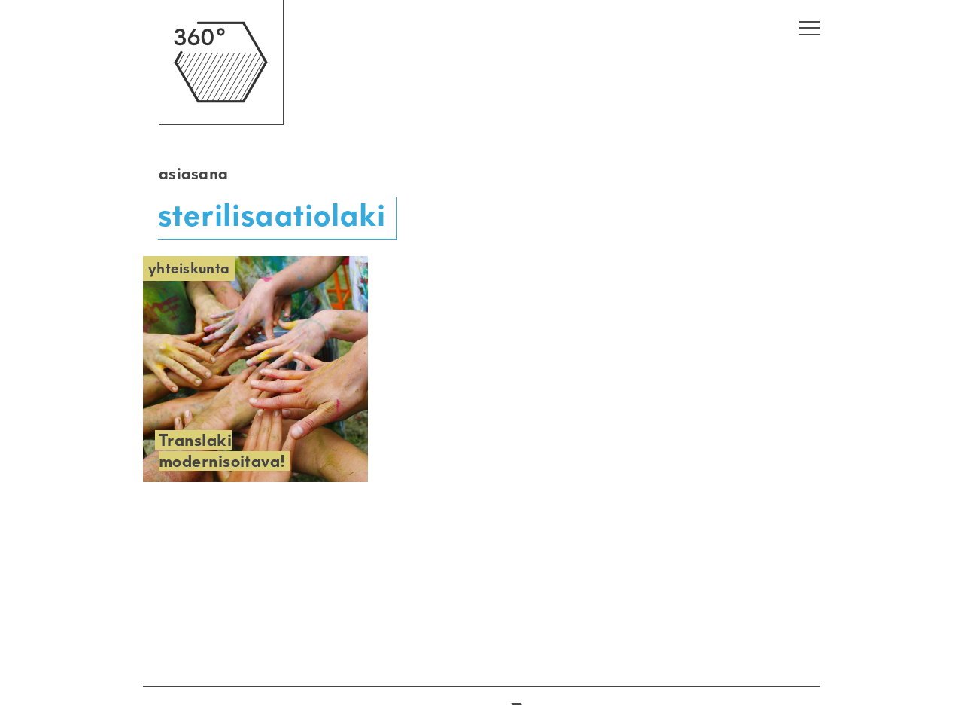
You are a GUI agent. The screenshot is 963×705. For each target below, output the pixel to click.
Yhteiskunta (188, 268)
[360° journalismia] (221, 120)
